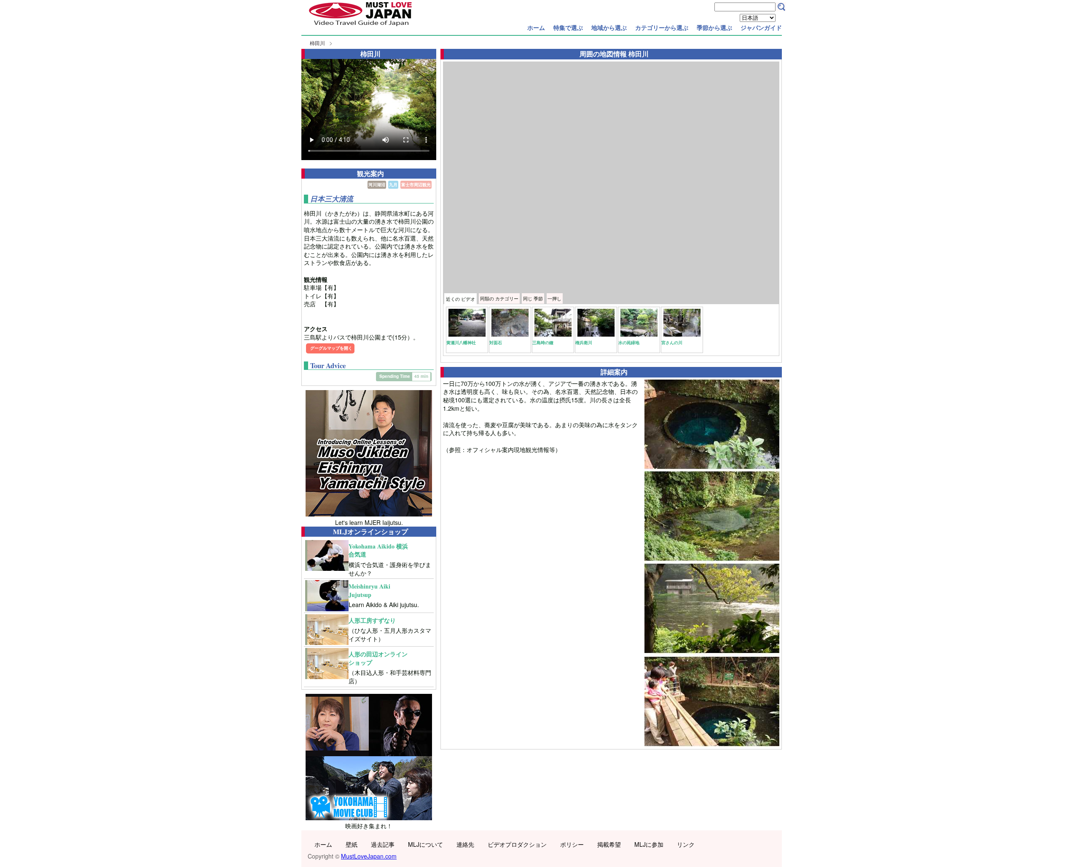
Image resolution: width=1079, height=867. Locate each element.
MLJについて (425, 844)
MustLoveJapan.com (369, 856)
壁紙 (351, 844)
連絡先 (465, 844)
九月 (393, 184)
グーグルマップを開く (331, 348)
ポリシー (572, 844)
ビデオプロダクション (517, 844)
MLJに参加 (648, 844)
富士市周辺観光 (416, 184)
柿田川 (317, 42)
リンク (686, 844)
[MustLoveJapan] (360, 27)
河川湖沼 (376, 184)
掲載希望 (609, 844)
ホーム (536, 27)
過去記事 (383, 844)
